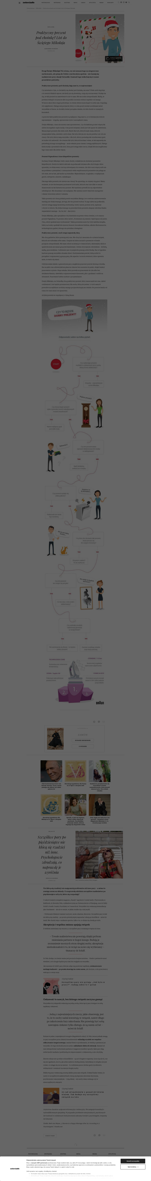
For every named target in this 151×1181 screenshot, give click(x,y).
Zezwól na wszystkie (133, 1161)
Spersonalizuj (132, 1167)
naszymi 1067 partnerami (39, 1163)
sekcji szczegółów (100, 1178)
